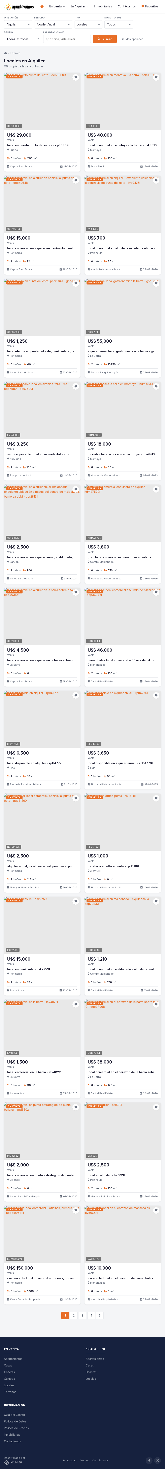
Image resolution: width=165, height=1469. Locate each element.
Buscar (107, 39)
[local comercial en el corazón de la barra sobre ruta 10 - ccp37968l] (123, 1028)
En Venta (55, 6)
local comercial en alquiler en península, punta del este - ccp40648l (56, 248)
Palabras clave (53, 32)
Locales (15, 53)
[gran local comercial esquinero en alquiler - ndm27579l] (123, 513)
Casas (8, 1365)
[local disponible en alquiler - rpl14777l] (42, 719)
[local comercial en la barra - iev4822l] (42, 1028)
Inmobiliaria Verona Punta (105, 269)
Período (39, 17)
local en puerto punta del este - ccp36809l (38, 145)
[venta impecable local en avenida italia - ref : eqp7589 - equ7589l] (42, 410)
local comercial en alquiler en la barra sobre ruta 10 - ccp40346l (54, 660)
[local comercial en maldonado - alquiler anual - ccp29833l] (123, 925)
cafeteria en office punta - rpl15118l (113, 866)
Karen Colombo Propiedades (26, 1299)
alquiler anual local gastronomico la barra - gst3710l (125, 351)
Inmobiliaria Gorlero (21, 372)
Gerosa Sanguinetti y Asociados (107, 372)
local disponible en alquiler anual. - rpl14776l (120, 763)
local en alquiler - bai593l (106, 1175)
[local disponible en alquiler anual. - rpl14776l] (123, 719)
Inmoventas (17, 1093)
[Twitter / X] (157, 1460)
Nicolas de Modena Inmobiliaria (107, 475)
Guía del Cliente (14, 1414)
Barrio (8, 32)
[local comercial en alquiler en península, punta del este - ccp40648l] (42, 204)
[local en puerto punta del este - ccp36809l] (42, 101)
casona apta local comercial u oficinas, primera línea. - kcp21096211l (57, 1278)
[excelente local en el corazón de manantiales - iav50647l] (123, 1234)
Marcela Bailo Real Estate (105, 1196)
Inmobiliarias (103, 6)
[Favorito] (75, 77)
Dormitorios (112, 17)
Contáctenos (127, 6)
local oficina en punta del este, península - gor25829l (46, 351)
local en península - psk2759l (28, 969)
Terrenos (10, 1392)
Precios (84, 1460)
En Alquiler (77, 6)
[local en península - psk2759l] (42, 925)
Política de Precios (16, 1428)
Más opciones (134, 39)
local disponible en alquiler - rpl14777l (34, 763)
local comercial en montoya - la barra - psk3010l (123, 145)
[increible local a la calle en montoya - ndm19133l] (123, 410)
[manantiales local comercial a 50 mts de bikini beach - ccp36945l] (123, 616)
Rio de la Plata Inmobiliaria (25, 784)
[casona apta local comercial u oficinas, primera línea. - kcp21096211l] (42, 1234)
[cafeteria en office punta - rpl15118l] (123, 822)
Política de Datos (15, 1421)
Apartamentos (13, 1358)
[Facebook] (149, 1460)
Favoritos (151, 6)
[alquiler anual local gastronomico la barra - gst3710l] (123, 307)
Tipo (77, 17)
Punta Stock (98, 166)
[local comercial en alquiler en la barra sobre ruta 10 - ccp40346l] (42, 616)
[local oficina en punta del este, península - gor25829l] (42, 307)
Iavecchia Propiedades (104, 1299)
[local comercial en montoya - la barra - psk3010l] (123, 101)
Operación (11, 17)
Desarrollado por (15, 1457)
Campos (9, 1378)
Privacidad (69, 1460)
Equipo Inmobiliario (21, 475)
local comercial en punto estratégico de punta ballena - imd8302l (54, 1175)
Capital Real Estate (21, 166)
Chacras (9, 1372)
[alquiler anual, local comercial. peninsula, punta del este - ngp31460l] (42, 822)
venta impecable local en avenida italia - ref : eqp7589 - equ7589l (55, 454)
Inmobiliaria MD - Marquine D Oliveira (26, 1196)
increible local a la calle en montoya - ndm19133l (122, 454)
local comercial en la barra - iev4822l (34, 1072)
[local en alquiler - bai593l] (123, 1131)
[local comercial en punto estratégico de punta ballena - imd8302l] (42, 1131)
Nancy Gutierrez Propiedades (26, 887)
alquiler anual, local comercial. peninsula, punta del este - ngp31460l (57, 866)
